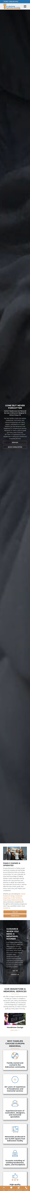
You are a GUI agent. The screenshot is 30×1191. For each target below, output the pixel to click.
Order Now (15, 916)
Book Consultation (15, 447)
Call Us (15, 912)
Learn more (14, 1030)
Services (15, 442)
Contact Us (15, 974)
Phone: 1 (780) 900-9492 (11, 1)
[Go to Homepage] (12, 6)
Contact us (9, 964)
